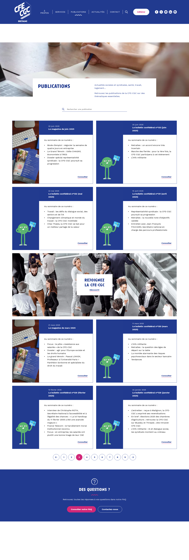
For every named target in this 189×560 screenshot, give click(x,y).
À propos (44, 12)
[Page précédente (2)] (56, 457)
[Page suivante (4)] (133, 457)
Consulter (83, 177)
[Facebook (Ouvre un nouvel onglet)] (156, 12)
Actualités (98, 12)
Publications (78, 12)
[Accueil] (23, 12)
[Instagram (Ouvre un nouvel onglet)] (175, 12)
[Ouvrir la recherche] (126, 12)
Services (60, 12)
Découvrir (95, 290)
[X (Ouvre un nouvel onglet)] (161, 12)
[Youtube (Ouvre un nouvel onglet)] (166, 12)
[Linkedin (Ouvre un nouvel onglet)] (170, 12)
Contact (115, 12)
